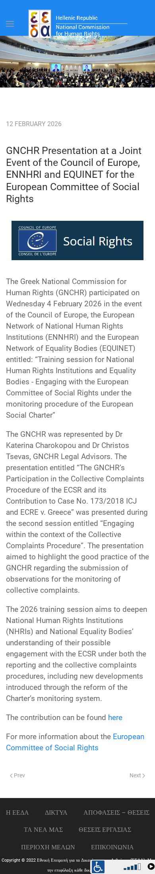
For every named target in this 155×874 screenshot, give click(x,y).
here (115, 717)
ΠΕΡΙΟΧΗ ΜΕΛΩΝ (48, 847)
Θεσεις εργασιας (105, 829)
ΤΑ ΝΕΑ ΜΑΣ (43, 829)
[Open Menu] (10, 24)
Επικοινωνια (112, 847)
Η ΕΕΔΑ (17, 812)
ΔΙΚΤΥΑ (56, 812)
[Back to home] (77, 24)
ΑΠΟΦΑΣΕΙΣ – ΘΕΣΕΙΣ (116, 812)
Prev (19, 775)
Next (136, 775)
